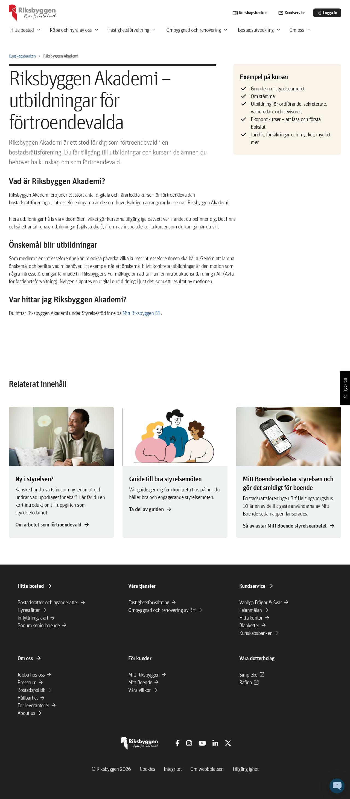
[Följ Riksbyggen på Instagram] (189, 743)
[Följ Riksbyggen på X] (228, 743)
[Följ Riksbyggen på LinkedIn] (215, 743)
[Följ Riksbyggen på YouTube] (202, 743)
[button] (337, 786)
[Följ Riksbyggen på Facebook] (178, 743)
